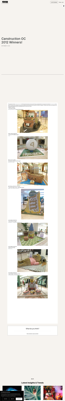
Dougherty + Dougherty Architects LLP (15, 222)
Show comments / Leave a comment (32, 333)
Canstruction (53, 104)
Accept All (19, 398)
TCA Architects (11, 274)
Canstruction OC (18, 104)
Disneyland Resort (11, 109)
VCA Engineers (17, 274)
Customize (5, 398)
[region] (12, 396)
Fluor (9, 135)
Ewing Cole (10, 248)
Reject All (12, 398)
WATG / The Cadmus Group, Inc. (14, 188)
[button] (64, 6)
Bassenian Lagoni (11, 162)
